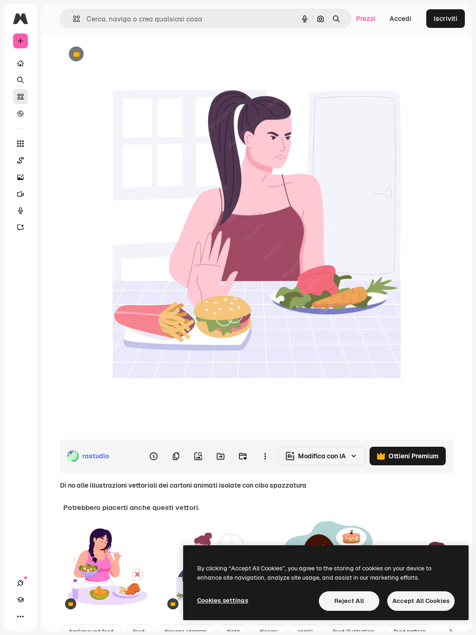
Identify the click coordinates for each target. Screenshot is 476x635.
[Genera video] (20, 193)
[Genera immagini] (20, 177)
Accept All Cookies (421, 601)
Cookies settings (222, 600)
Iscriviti (445, 18)
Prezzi (366, 18)
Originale (121, 54)
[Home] (20, 63)
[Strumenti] (20, 143)
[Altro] (20, 616)
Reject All (349, 601)
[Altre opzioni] (265, 456)
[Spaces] (20, 160)
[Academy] (20, 599)
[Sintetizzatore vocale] (20, 210)
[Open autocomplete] (73, 18)
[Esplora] (20, 113)
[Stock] (20, 96)
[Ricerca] (20, 80)
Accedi (400, 18)
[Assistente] (20, 227)
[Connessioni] (20, 582)
